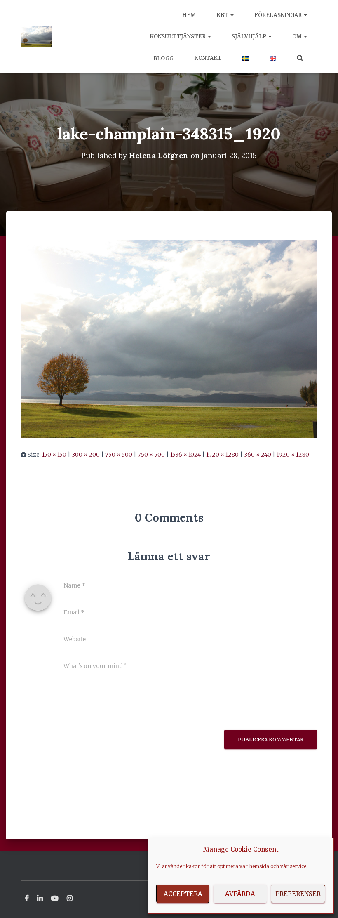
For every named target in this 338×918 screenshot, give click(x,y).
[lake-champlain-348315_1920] (169, 338)
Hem (189, 15)
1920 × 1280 (222, 454)
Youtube (55, 898)
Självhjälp (250, 36)
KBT (223, 15)
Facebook (27, 898)
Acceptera (183, 894)
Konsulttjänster (178, 36)
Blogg (163, 58)
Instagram (70, 898)
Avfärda (240, 894)
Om (297, 36)
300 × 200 (86, 454)
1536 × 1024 (185, 454)
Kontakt (208, 57)
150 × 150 (54, 454)
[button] (232, 15)
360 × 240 (257, 454)
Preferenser (298, 894)
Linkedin (40, 898)
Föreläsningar (278, 15)
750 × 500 (118, 454)
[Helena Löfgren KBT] (36, 36)
